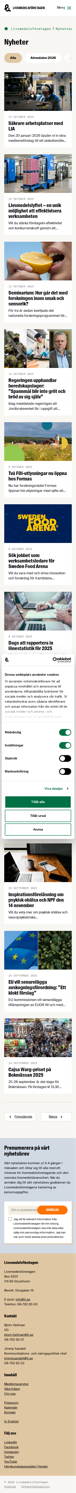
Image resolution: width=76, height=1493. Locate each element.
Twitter (9, 1457)
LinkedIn (10, 1442)
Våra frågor (12, 1389)
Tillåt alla (38, 802)
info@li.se (23, 1299)
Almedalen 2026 (43, 58)
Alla (13, 58)
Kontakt (10, 1412)
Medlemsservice (16, 1384)
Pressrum (11, 1403)
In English (11, 1421)
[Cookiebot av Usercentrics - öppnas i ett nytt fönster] (53, 660)
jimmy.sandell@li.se (18, 1358)
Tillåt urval (38, 816)
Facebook (11, 1447)
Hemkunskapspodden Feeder (26, 1466)
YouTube (10, 1462)
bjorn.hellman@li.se (18, 1335)
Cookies (10, 1486)
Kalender (11, 1407)
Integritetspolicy (35, 1486)
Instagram (11, 1452)
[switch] (65, 745)
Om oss (10, 1394)
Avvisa (38, 829)
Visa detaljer (54, 788)
